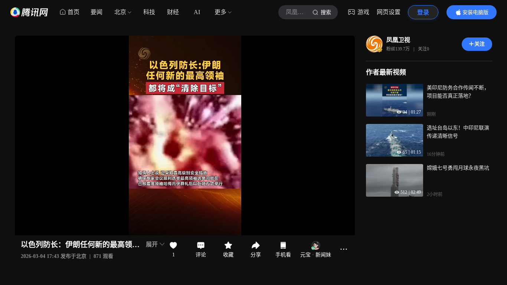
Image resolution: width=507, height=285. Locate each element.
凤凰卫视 (398, 40)
